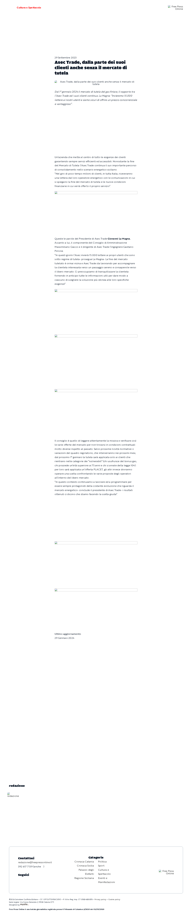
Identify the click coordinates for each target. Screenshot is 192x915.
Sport (101, 865)
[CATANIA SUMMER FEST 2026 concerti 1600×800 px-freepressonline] (96, 291)
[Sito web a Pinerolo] (24, 904)
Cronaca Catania (84, 861)
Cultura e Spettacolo (29, 7)
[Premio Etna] (96, 391)
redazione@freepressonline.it (35, 862)
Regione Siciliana (84, 878)
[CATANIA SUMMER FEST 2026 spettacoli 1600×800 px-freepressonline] (96, 193)
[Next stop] (96, 543)
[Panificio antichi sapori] (96, 336)
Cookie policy (114, 899)
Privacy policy (100, 899)
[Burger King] (96, 590)
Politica (102, 861)
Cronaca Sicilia (85, 865)
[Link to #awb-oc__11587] (9, 7)
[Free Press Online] (175, 6)
